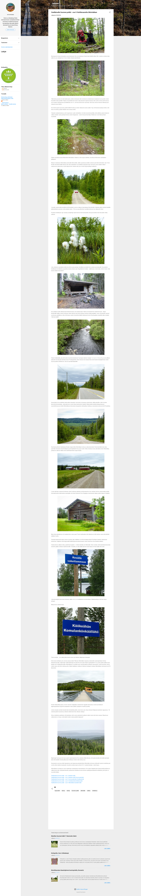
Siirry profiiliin (10, 29)
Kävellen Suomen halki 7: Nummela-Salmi (64, 836)
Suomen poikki (75, 790)
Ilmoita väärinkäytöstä (6, 47)
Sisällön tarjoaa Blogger (82, 889)
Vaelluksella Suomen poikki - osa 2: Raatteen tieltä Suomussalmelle (67, 777)
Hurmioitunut (5, 102)
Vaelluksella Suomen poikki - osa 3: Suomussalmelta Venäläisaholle (67, 779)
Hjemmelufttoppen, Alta (7, 98)
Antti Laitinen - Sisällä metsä (8, 104)
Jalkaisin (55, 3)
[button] (110, 12)
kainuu (63, 790)
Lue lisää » (107, 848)
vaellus (88, 790)
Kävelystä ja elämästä (6, 97)
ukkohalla (83, 790)
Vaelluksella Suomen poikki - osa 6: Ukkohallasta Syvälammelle (66, 782)
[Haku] (113, 4)
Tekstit (5, 88)
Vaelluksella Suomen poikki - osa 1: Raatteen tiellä (63, 775)
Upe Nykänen (10, 14)
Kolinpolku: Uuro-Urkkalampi (60, 853)
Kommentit (6, 89)
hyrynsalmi (57, 790)
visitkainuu (94, 790)
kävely (68, 790)
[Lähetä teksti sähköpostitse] (55, 787)
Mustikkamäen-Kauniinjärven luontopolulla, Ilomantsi (67, 870)
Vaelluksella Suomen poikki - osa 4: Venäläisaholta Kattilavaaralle (67, 781)
